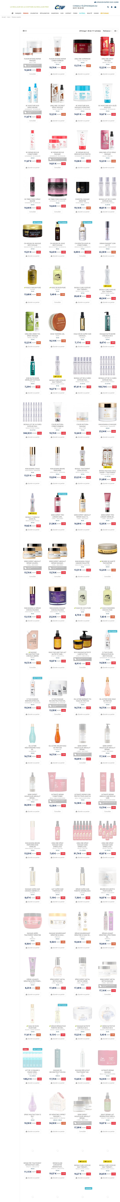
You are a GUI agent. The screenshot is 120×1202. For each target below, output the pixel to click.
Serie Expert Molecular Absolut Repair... (82, 747)
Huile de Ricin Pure (58, 287)
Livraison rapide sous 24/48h (107, 2)
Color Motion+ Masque (82, 425)
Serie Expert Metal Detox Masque (107, 980)
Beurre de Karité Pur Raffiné (108, 562)
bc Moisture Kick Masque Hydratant (82, 106)
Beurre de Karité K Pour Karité (107, 890)
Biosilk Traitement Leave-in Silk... (82, 469)
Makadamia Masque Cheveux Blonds (57, 609)
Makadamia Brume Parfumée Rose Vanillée (32, 845)
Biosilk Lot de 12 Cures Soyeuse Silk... (107, 379)
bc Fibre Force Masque (57, 199)
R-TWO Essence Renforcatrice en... (32, 700)
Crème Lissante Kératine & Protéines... (32, 980)
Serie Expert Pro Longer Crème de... (107, 516)
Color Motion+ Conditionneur (57, 425)
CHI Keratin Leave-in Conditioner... (82, 244)
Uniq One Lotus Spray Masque (107, 153)
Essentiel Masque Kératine (82, 200)
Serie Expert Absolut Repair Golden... (32, 562)
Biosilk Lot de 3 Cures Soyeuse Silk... (107, 200)
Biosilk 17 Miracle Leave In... (32, 518)
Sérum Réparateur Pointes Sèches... (58, 1027)
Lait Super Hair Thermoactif (57, 890)
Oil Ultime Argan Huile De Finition (57, 746)
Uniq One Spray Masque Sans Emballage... (82, 845)
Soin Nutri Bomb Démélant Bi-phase (32, 379)
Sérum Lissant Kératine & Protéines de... (107, 935)
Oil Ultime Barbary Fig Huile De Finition (82, 700)
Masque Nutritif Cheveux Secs (83, 1027)
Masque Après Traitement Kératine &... (32, 935)
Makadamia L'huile (32, 469)
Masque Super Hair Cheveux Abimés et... (32, 890)
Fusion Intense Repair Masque (32, 59)
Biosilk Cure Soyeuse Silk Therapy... (82, 288)
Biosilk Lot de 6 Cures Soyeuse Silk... (82, 379)
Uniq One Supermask (82, 59)
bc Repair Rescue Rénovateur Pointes (82, 153)
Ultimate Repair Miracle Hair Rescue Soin (107, 796)
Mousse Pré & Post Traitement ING (82, 1071)
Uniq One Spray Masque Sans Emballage (57, 845)
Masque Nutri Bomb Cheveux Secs (107, 335)
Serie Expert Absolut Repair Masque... (57, 562)
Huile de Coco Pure (83, 608)
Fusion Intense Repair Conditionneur (57, 59)
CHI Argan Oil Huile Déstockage (57, 244)
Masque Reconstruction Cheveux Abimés (32, 654)
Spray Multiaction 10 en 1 (32, 1115)
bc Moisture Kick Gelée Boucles (108, 106)
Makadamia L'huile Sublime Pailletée (82, 562)
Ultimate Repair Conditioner (57, 795)
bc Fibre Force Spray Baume (32, 200)
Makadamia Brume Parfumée (57, 469)
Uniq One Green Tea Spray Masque (32, 335)
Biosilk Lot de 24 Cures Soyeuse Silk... (32, 425)
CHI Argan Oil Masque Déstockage (32, 244)
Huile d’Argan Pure (33, 287)
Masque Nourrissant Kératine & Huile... (57, 934)
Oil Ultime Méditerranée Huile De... (32, 747)
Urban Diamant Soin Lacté (108, 244)
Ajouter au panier (58, 74)
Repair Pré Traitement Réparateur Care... (32, 1164)
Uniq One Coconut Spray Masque (57, 106)
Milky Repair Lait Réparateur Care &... (107, 1115)
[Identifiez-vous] (112, 7)
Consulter (32, 74)
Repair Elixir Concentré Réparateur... (57, 1165)
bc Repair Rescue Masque (57, 153)
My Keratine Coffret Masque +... (57, 1115)
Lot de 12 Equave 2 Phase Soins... (32, 1071)
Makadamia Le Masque (107, 424)
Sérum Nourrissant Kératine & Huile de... (82, 934)
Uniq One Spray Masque (107, 59)
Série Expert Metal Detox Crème (82, 980)
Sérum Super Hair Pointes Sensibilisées (82, 890)
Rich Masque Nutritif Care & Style (82, 653)
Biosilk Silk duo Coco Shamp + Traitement (107, 471)
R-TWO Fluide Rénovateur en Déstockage (107, 654)
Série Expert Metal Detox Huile (57, 980)
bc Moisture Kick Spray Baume (32, 106)
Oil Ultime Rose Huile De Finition (107, 700)
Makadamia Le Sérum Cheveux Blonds (32, 609)
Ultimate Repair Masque (107, 1071)
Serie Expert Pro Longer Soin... (57, 516)
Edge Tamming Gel (57, 334)
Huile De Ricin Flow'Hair (33, 1027)
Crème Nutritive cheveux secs (108, 1027)
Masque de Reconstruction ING (58, 1071)
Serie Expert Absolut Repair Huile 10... (82, 516)
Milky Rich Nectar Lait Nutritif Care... (57, 653)
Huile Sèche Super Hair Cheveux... (82, 335)
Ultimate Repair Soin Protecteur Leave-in (82, 795)
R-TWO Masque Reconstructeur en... (57, 700)
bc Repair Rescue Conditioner (32, 153)
